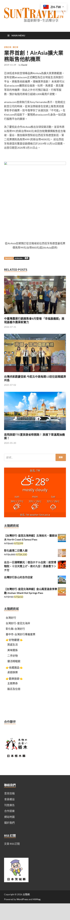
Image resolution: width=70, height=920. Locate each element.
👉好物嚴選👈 (14, 639)
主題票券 (12, 683)
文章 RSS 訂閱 (12, 843)
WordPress (22, 899)
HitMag (36, 899)
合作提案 (9, 810)
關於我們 (9, 822)
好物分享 (7, 47)
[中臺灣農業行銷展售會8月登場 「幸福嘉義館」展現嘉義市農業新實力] (35, 314)
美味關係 (12, 650)
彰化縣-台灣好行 (15, 628)
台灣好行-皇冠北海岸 (18, 623)
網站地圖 (9, 816)
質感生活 (12, 644)
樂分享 (15, 47)
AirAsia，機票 (21, 258)
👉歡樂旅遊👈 (14, 678)
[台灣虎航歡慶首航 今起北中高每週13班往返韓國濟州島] (35, 372)
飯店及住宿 (13, 688)
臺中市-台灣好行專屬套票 (20, 634)
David (24, 65)
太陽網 (26, 894)
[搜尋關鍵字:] (35, 457)
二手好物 (12, 655)
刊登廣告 (9, 805)
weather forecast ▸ (35, 514)
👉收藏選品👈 (14, 667)
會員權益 (9, 799)
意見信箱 (9, 793)
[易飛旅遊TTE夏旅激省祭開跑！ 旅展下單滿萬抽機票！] (35, 430)
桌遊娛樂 (12, 672)
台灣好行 (11, 617)
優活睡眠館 (13, 661)
